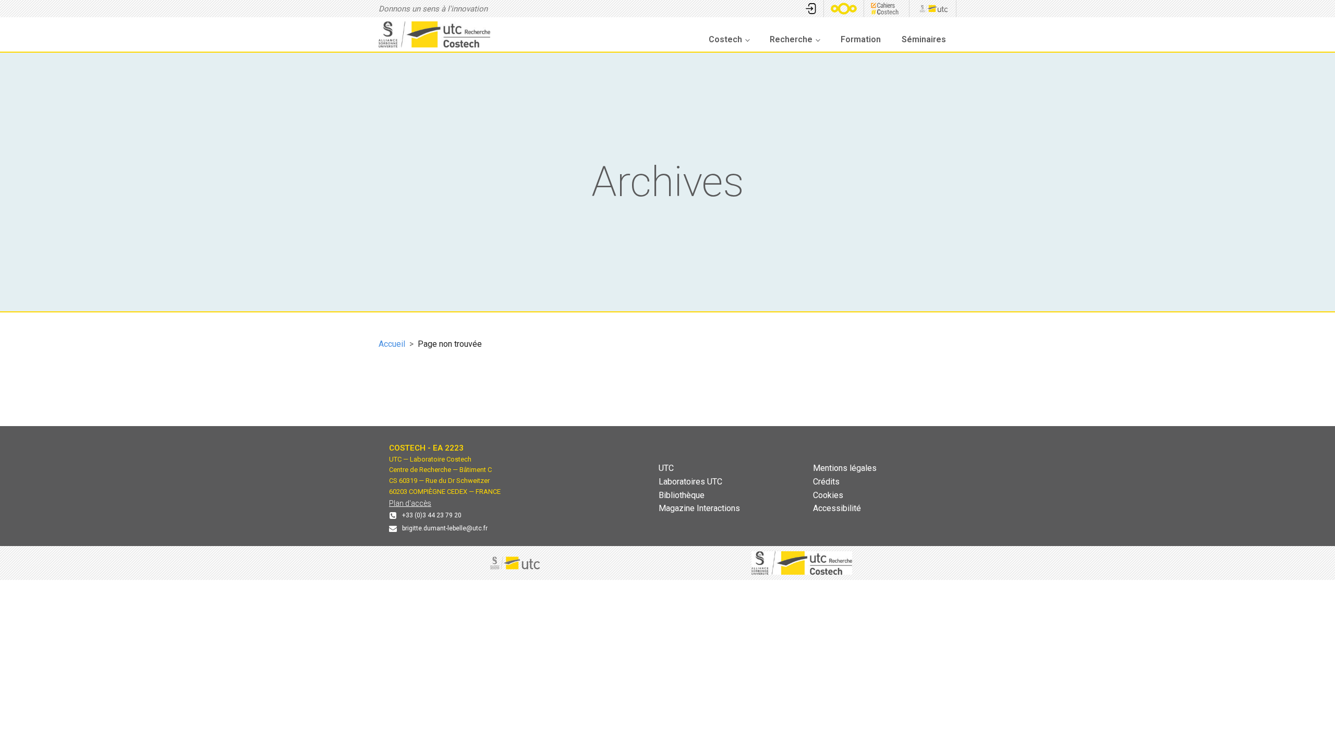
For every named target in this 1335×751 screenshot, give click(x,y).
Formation (861, 39)
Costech (725, 39)
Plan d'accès (410, 503)
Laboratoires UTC (690, 482)
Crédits (826, 482)
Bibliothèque (682, 495)
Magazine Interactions (699, 508)
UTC (666, 468)
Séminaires (924, 39)
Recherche (791, 39)
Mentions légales (845, 468)
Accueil (392, 344)
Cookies (828, 495)
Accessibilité (837, 508)
